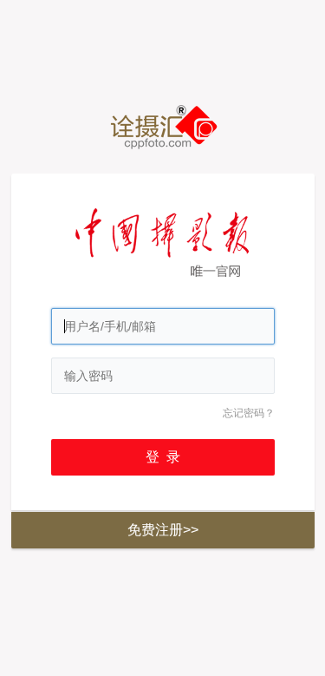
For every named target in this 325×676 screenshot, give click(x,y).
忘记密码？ (249, 413)
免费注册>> (162, 529)
